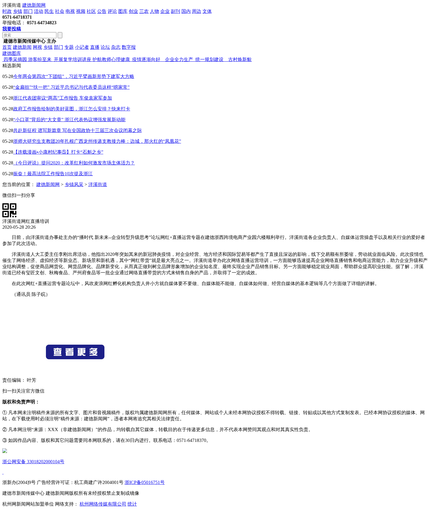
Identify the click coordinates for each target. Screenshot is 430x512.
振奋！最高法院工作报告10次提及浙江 (53, 173)
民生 (49, 11)
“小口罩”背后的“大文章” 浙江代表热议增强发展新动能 (69, 119)
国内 (186, 11)
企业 (165, 11)
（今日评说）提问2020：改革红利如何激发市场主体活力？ (74, 162)
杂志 (116, 47)
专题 (69, 47)
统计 (132, 503)
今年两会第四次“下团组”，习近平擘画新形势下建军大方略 (73, 76)
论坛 (105, 47)
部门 (28, 11)
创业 (133, 11)
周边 (196, 11)
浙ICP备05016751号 (145, 482)
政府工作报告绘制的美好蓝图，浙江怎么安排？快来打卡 (71, 108)
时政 (7, 11)
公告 (101, 11)
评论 (112, 11)
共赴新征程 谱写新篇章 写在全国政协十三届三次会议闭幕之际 (77, 130)
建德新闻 (22, 47)
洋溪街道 (97, 184)
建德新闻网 (34, 5)
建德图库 (11, 53)
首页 (7, 47)
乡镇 (17, 11)
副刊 (175, 11)
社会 (59, 11)
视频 (80, 11)
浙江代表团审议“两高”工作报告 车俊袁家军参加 (62, 98)
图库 (123, 11)
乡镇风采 (74, 184)
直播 (94, 47)
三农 (144, 11)
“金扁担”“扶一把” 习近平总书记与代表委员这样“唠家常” (71, 87)
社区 (91, 11)
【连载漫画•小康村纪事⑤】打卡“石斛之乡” (58, 152)
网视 (37, 47)
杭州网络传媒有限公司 (103, 503)
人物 (154, 11)
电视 (70, 11)
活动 (38, 11)
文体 (207, 11)
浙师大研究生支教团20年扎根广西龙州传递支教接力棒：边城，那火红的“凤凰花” (97, 141)
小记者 (82, 47)
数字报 (129, 47)
